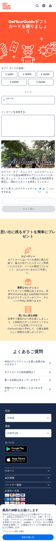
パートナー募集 (13, 485)
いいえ (50, 190)
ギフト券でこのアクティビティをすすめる (19, 190)
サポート (9, 470)
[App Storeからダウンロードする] (16, 460)
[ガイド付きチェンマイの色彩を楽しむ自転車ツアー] (28, 167)
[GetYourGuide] (6, 6)
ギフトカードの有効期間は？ (20, 372)
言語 (7, 411)
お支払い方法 (12, 490)
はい (42, 190)
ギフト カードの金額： (13, 68)
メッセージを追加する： (14, 112)
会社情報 (9, 478)
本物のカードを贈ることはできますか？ (23, 389)
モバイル (9, 442)
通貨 (7, 426)
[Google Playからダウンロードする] (16, 449)
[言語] (43, 5)
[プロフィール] (50, 6)
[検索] (37, 5)
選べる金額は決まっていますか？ (22, 380)
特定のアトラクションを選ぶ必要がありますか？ (24, 363)
